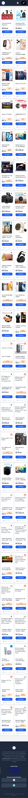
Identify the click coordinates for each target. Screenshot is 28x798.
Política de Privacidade (14, 769)
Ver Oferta (7, 31)
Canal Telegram (14, 772)
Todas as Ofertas (14, 768)
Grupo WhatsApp (14, 771)
